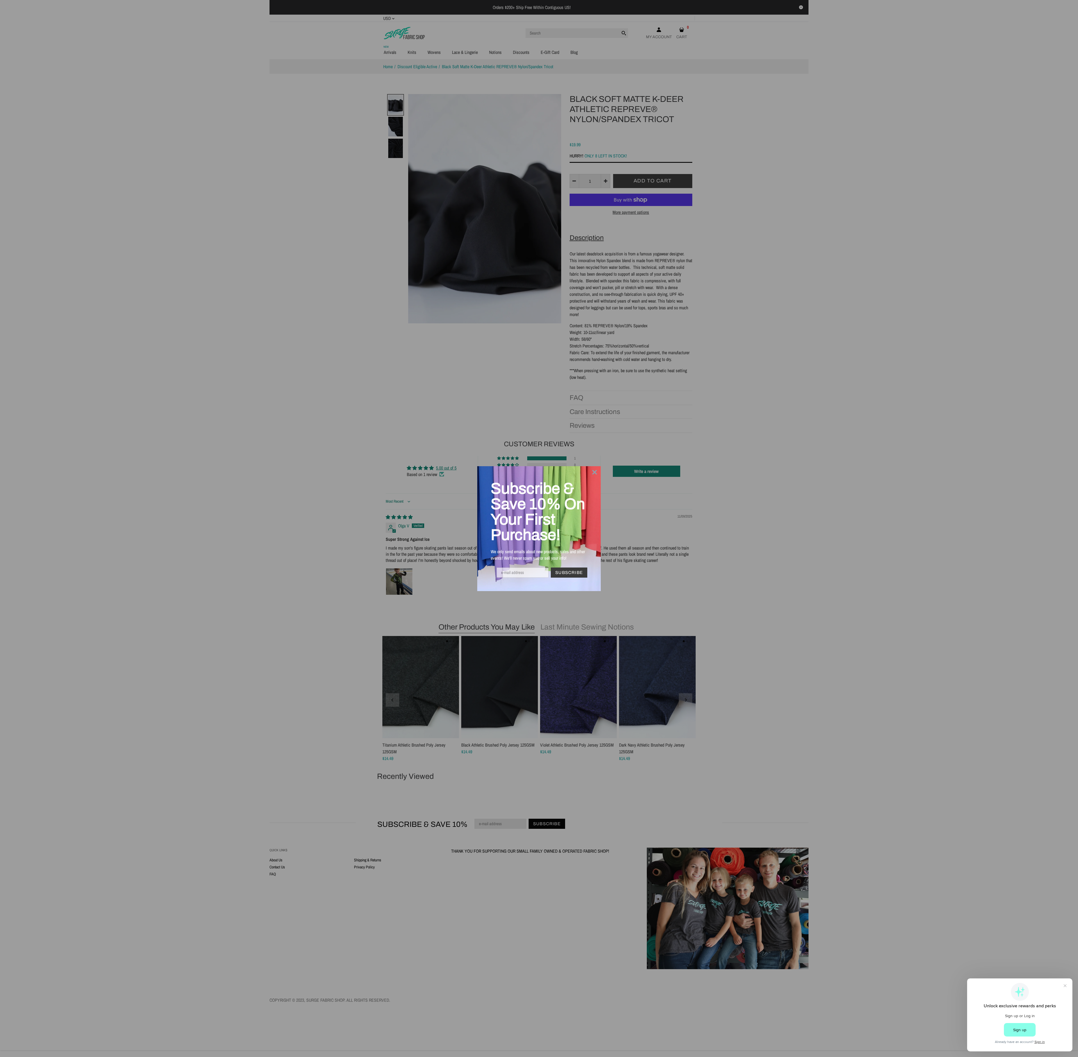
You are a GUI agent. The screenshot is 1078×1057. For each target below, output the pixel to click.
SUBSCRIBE (569, 572)
